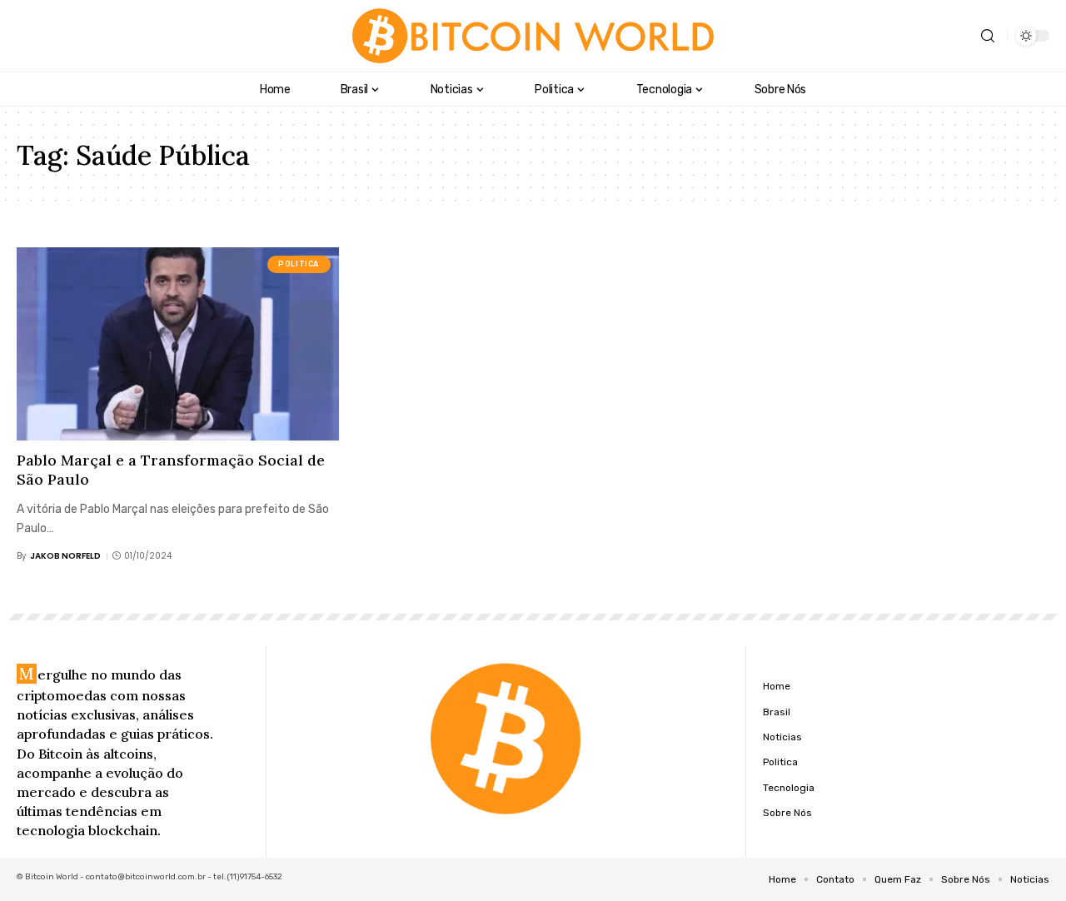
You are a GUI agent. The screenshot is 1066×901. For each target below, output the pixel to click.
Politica (298, 264)
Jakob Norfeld (65, 556)
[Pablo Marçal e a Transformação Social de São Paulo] (178, 344)
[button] (987, 36)
